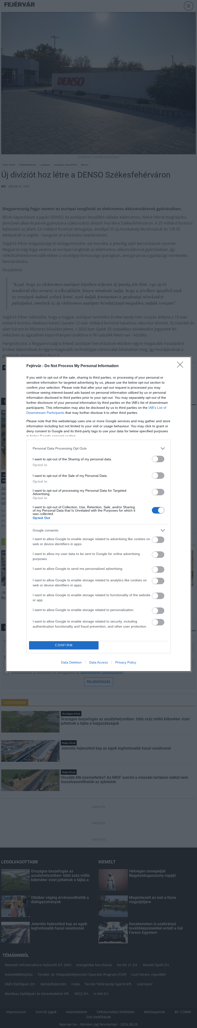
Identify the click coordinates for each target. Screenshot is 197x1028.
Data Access (98, 662)
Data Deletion (71, 662)
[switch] (158, 459)
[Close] (181, 366)
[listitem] (98, 448)
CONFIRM (64, 645)
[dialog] (98, 514)
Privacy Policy (125, 662)
